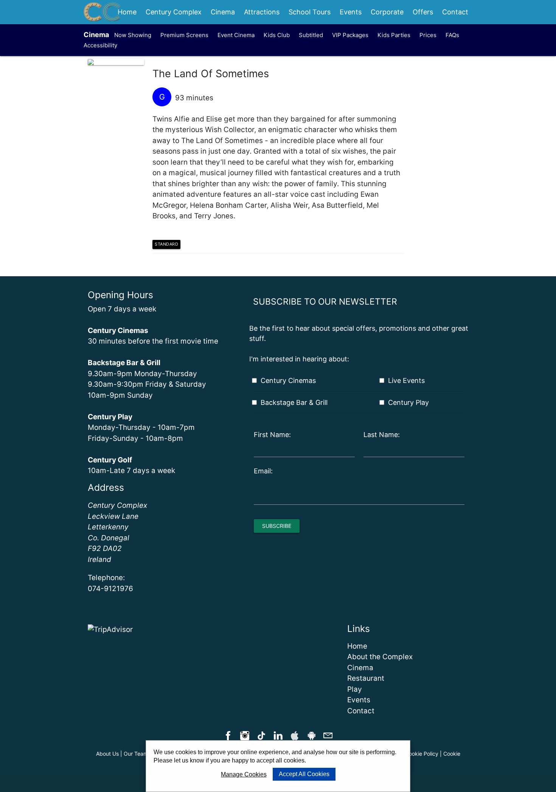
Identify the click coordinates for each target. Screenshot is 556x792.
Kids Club (277, 35)
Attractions (262, 12)
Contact (455, 12)
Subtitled (311, 35)
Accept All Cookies (304, 774)
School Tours (310, 12)
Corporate (387, 12)
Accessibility (100, 45)
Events (351, 12)
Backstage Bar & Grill (294, 402)
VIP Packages (350, 35)
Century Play (408, 402)
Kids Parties (393, 35)
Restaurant (365, 678)
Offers (423, 12)
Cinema (223, 12)
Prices (427, 35)
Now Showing (132, 35)
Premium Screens (184, 35)
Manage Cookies (244, 774)
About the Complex (380, 656)
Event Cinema (236, 35)
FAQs (452, 35)
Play (354, 689)
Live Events (406, 380)
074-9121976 (110, 588)
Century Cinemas (288, 380)
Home (127, 12)
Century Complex (174, 12)
